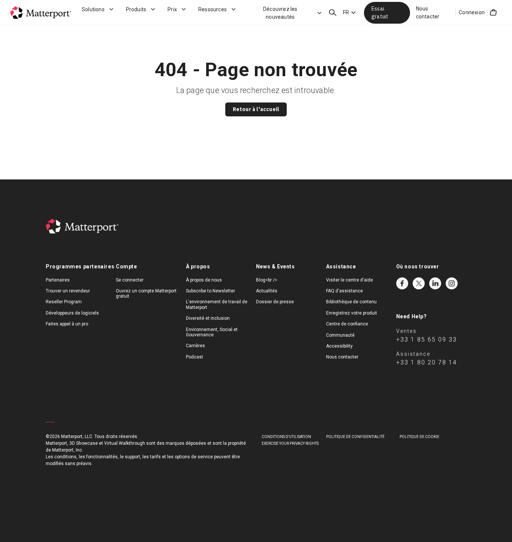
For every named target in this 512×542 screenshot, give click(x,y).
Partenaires (58, 280)
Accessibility (339, 346)
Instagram (452, 283)
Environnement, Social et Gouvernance (212, 332)
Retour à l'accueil (256, 109)
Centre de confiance (347, 324)
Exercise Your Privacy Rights (290, 443)
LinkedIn (435, 283)
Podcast (194, 357)
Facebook (402, 283)
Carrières (195, 345)
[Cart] (493, 13)
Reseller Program (64, 301)
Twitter (419, 283)
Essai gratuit (379, 12)
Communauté (340, 335)
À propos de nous (204, 280)
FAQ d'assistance (344, 291)
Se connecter (130, 280)
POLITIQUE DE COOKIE (419, 437)
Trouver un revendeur (68, 291)
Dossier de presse (275, 301)
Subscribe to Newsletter (210, 291)
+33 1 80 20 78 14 (426, 362)
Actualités (266, 291)
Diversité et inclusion (208, 318)
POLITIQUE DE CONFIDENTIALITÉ (355, 437)
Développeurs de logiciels (72, 313)
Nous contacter (428, 13)
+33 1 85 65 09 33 (426, 339)
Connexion (472, 12)
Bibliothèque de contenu (351, 301)
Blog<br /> (266, 280)
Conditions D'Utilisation (286, 437)
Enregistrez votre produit (351, 313)
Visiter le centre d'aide (349, 280)
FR (346, 12)
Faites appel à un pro (67, 324)
